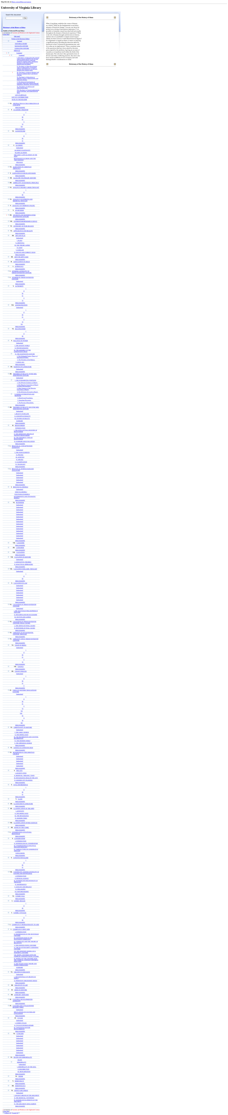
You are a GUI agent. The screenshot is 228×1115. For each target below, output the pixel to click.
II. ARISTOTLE (20, 243)
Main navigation (25, 2)
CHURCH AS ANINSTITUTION (23, 748)
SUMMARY (19, 421)
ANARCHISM (19, 210)
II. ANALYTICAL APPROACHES (23, 564)
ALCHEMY (19, 145)
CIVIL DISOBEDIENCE (20, 785)
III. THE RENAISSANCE (22, 816)
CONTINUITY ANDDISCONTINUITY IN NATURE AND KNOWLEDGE (26, 872)
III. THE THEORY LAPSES (22, 245)
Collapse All (7, 1113)
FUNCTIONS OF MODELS (22, 494)
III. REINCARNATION (24, 1071)
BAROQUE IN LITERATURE (22, 367)
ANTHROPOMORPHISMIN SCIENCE (25, 221)
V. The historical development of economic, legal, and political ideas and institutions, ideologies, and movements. (28, 83)
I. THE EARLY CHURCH (22, 732)
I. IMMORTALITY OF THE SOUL (26, 1067)
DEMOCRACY (19, 1081)
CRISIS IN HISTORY (20, 990)
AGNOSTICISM (20, 131)
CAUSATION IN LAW (20, 583)
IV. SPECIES (19, 459)
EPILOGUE (19, 162)
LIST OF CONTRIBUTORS (20, 97)
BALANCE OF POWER (20, 341)
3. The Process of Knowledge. (25, 402)
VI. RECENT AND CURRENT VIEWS (24, 252)
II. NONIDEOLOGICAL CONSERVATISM (26, 843)
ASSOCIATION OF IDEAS (21, 262)
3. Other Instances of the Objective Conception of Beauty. (26, 389)
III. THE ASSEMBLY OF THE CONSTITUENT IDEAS (22, 350)
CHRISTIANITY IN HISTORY (23, 727)
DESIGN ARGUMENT (21, 1090)
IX (22, 715)
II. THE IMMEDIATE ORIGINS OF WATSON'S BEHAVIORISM (24, 434)
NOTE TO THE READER (19, 99)
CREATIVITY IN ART (21, 985)
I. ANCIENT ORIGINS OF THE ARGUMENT (26, 1095)
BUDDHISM (20, 502)
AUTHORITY (19, 286)
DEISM (20, 1076)
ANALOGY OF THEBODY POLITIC (23, 205)
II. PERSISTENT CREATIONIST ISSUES (25, 980)
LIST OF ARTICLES (20, 95)
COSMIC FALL (20, 896)
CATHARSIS (20, 547)
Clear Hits (6, 34)
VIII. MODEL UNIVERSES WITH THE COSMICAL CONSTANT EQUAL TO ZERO (26, 955)
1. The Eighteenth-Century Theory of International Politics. (27, 357)
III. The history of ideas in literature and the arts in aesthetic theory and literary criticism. (28, 74)
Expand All (15, 1113)
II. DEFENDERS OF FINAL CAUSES (24, 628)
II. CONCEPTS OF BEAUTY (22, 416)
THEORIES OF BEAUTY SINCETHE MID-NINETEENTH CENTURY (26, 408)
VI (22, 124)
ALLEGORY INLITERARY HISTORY (24, 178)
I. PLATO (19, 240)
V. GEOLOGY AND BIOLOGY (23, 887)
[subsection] (19, 148)
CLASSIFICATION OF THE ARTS (23, 808)
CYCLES (20, 1018)
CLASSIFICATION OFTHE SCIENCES (25, 823)
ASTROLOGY (19, 266)
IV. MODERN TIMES (21, 818)
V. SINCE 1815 (20, 362)
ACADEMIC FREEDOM (20, 110)
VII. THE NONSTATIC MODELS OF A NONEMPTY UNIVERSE (25, 952)
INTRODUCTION (20, 428)
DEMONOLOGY (20, 1086)
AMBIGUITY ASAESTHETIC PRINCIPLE (26, 183)
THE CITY (19, 770)
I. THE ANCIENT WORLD (22, 345)
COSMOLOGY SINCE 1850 (21, 929)
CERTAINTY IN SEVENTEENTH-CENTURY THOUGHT (23, 633)
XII (22, 723)
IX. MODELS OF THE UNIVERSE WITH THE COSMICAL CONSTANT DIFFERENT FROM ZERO (26, 960)
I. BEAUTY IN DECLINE (22, 413)
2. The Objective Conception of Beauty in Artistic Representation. (27, 385)
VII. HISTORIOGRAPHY (22, 891)
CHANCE (21, 666)
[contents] (19, 53)
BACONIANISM (20, 329)
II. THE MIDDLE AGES (21, 734)
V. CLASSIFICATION (21, 462)
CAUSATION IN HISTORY (22, 557)
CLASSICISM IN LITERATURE (23, 804)
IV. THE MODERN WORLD (22, 740)
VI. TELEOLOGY (20, 464)
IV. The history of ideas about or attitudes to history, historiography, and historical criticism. (27, 78)
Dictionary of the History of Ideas (14, 27)
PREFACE (17, 50)
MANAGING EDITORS (21, 46)
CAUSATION (20, 552)
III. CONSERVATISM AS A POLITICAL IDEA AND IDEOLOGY (25, 846)
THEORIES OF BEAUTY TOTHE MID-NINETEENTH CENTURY (25, 374)
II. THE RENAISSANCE (21, 348)
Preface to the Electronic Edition (20, 39)
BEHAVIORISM (20, 425)
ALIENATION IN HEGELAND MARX (24, 173)
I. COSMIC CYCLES (20, 1023)
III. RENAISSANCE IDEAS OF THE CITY (26, 778)
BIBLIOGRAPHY (20, 107)
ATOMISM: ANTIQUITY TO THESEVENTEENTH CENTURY (22, 272)
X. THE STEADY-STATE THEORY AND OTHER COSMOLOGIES (25, 964)
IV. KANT (19, 247)
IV (22, 119)
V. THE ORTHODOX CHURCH (23, 743)
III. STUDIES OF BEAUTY (22, 418)
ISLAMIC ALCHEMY (21, 152)
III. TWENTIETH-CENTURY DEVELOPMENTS (22, 1028)
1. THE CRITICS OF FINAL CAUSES (24, 625)
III (22, 117)
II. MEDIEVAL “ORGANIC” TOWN (24, 775)
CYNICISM (20, 1033)
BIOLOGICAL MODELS (20, 487)
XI (22, 720)
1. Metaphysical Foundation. (25, 398)
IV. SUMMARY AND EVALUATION (24, 441)
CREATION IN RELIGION (22, 972)
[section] (19, 41)
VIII (21, 713)
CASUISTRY (20, 543)
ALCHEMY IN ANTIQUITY (22, 150)
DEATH (20, 1060)
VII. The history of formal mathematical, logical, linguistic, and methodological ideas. (28, 91)
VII (22, 126)
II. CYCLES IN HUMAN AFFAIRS (23, 1025)
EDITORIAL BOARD (21, 43)
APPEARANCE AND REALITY (23, 231)
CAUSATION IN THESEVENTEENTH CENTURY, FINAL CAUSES (24, 622)
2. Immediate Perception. (24, 400)
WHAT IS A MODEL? (21, 492)
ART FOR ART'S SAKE (21, 257)
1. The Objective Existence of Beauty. (27, 382)
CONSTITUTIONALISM (20, 858)
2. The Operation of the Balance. (26, 359)
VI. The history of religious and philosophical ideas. (25, 87)
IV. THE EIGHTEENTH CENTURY (25, 354)
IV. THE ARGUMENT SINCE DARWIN (25, 1104)
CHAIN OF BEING (20, 645)
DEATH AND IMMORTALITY (23, 1057)
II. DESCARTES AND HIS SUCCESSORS (25, 614)
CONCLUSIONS (20, 853)
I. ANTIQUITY (20, 811)
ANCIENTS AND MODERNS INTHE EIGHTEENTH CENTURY (24, 215)
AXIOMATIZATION (21, 305)
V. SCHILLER (20, 250)
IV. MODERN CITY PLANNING (23, 780)
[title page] (17, 36)
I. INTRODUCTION (20, 841)
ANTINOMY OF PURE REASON (23, 226)
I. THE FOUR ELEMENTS (22, 452)
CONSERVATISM (19, 838)
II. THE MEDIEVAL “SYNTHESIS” (24, 1098)
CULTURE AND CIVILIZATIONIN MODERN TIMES (23, 1006)
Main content (16, 2)
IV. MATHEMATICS (20, 884)
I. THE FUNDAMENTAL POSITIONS (25, 380)
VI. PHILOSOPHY (20, 889)
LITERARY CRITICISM (21, 995)
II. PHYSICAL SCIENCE (22, 878)
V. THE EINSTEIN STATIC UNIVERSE (25, 945)
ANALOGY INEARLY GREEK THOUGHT (26, 187)
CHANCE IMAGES (21, 671)
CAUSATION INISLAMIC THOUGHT (25, 569)
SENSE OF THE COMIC (21, 827)
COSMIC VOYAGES (19, 913)
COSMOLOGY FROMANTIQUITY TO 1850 (25, 924)
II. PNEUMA (19, 455)
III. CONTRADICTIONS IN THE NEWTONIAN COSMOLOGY (23, 938)
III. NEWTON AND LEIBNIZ (22, 617)
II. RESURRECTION (23, 1069)
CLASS (20, 799)
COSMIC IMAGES (19, 901)
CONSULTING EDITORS (22, 48)
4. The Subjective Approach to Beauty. (27, 392)
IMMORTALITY (21, 1062)
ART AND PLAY (20, 235)
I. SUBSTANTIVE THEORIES (22, 562)
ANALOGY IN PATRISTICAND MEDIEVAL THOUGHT (23, 200)
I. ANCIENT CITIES (20, 773)
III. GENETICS (20, 457)
